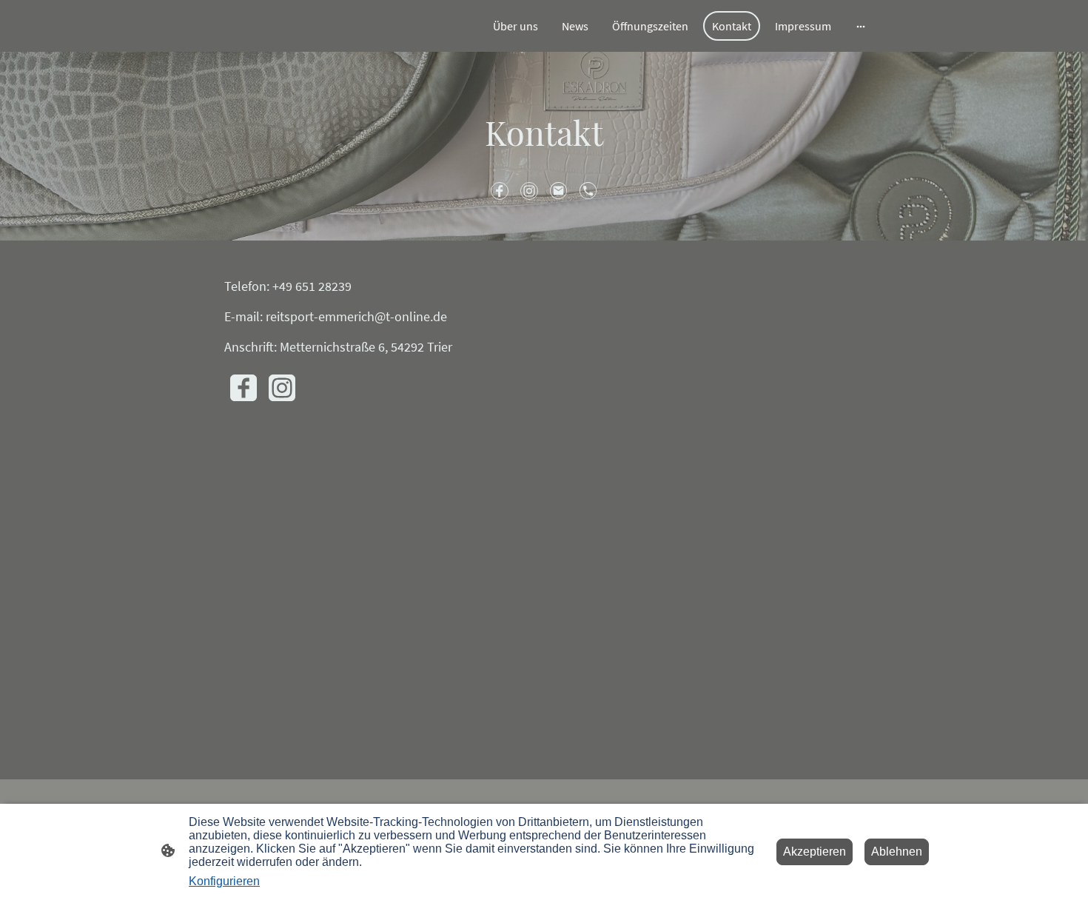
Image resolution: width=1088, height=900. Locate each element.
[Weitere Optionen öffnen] (861, 26)
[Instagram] (529, 191)
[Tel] (588, 191)
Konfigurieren (224, 881)
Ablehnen (896, 851)
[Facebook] (499, 191)
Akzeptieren (814, 851)
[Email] (559, 191)
